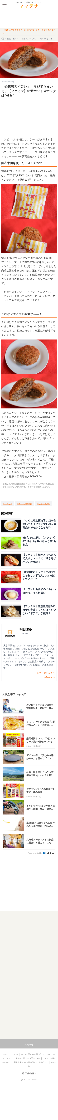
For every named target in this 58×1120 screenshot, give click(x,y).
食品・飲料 (12, 39)
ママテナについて (11, 1054)
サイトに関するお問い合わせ (33, 1054)
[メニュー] (4, 4)
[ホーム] (3, 38)
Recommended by (35, 853)
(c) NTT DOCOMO (29, 1080)
